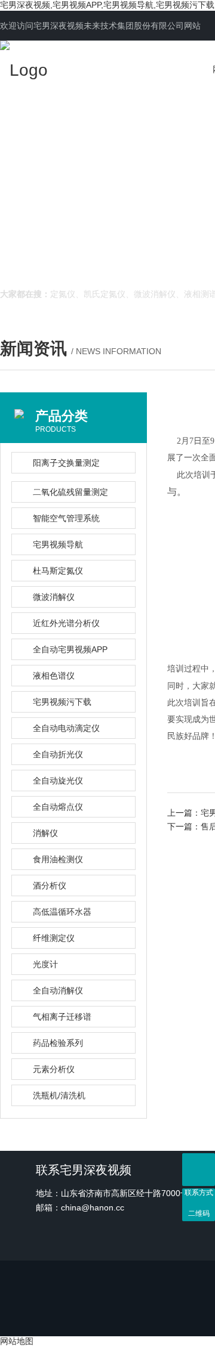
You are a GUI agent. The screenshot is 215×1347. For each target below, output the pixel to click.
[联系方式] (198, 1169)
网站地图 (16, 1341)
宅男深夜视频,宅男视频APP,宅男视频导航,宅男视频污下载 (107, 5)
